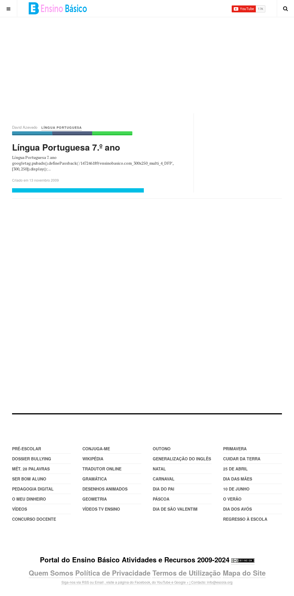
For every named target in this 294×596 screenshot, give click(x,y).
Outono (162, 448)
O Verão (232, 499)
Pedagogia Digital (33, 489)
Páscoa (161, 499)
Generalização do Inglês (182, 459)
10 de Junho (236, 489)
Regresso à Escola (245, 519)
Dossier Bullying (31, 459)
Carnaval (164, 479)
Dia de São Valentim (175, 509)
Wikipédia (92, 459)
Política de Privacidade (112, 573)
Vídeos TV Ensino (101, 509)
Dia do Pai (163, 489)
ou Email (97, 582)
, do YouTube (160, 582)
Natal (159, 469)
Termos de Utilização (186, 573)
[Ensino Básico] (58, 8)
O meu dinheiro (29, 499)
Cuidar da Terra (241, 459)
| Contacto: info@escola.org (211, 582)
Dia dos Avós (237, 509)
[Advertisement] (153, 57)
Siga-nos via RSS (75, 582)
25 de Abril (235, 469)
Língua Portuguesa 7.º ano (66, 147)
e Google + (180, 582)
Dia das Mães (237, 479)
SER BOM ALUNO (29, 479)
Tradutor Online (101, 469)
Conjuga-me (96, 448)
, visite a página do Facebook (127, 582)
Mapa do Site (244, 573)
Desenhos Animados (104, 489)
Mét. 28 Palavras (31, 469)
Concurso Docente (34, 519)
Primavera (235, 448)
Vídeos (19, 509)
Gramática (94, 479)
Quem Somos (51, 573)
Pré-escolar (26, 448)
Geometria (94, 499)
